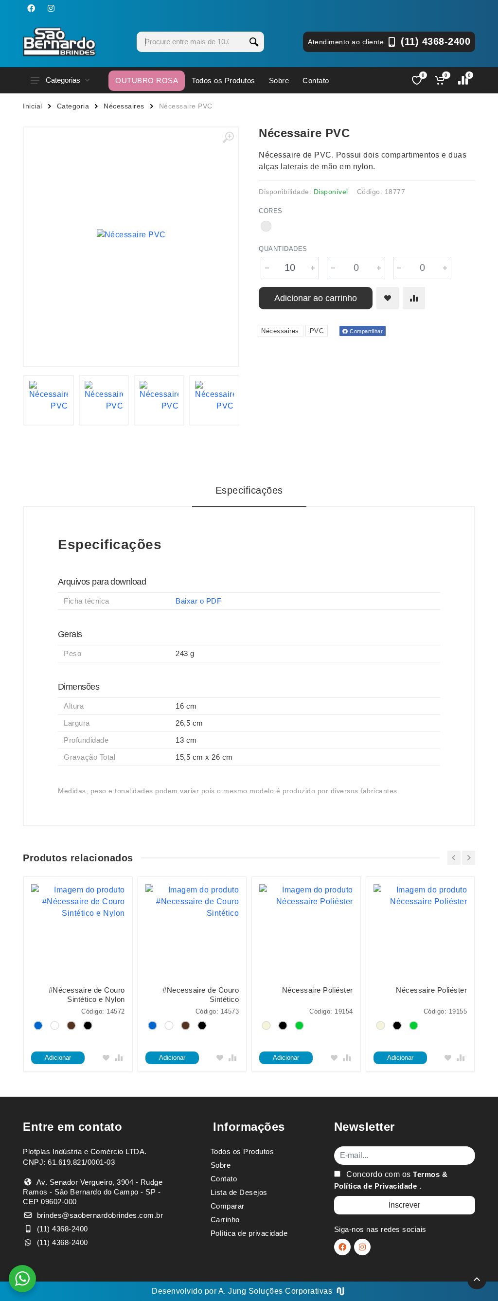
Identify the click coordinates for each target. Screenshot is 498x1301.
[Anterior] (454, 858)
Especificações (249, 490)
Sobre (279, 80)
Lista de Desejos (239, 1192)
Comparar (228, 1206)
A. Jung (232, 1291)
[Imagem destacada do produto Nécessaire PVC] (131, 234)
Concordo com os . (391, 1180)
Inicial (32, 106)
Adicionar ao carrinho (315, 298)
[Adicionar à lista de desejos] (387, 298)
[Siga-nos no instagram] (51, 8)
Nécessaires (124, 106)
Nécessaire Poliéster (317, 990)
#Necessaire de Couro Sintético (200, 994)
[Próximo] (468, 858)
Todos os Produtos (223, 80)
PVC (317, 331)
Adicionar (58, 1057)
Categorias (63, 80)
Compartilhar (365, 331)
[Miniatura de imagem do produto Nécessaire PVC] (48, 400)
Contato (315, 80)
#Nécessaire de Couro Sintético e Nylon (87, 994)
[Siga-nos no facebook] (31, 8)
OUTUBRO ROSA (146, 80)
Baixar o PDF (198, 601)
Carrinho (225, 1219)
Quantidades (283, 248)
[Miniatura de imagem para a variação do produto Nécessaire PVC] (214, 400)
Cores (271, 210)
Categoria (73, 106)
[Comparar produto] (414, 298)
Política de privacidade (249, 1233)
